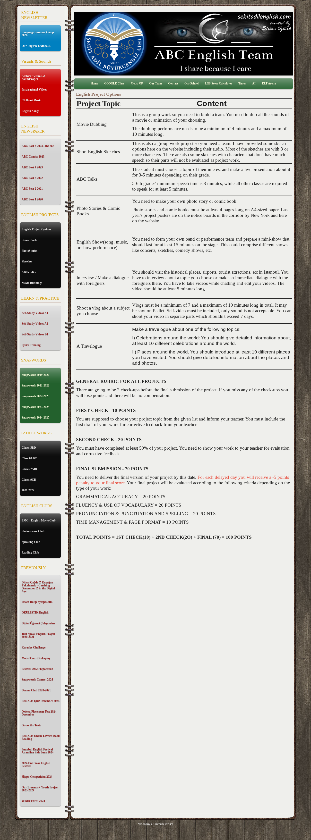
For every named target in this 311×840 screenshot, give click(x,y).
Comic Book (29, 240)
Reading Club (30, 552)
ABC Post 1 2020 (32, 199)
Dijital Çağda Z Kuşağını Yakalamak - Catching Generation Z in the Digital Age (38, 587)
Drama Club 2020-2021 (36, 690)
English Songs (30, 111)
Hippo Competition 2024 (37, 776)
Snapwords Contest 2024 (37, 679)
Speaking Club (31, 542)
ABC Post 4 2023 (32, 167)
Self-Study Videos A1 (35, 313)
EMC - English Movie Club (39, 520)
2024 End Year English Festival (36, 764)
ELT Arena (269, 83)
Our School (191, 83)
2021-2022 (28, 490)
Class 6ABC (29, 458)
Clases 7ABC (30, 469)
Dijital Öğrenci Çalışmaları (38, 623)
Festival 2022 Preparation (37, 669)
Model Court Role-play (36, 658)
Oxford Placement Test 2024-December (39, 713)
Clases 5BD (29, 447)
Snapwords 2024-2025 (35, 417)
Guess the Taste (31, 725)
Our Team (155, 83)
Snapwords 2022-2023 (35, 396)
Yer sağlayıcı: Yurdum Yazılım (155, 824)
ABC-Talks (29, 272)
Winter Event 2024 (33, 801)
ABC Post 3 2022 (32, 178)
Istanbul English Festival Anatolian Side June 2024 (37, 751)
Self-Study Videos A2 (35, 323)
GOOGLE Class (114, 83)
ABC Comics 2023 (33, 156)
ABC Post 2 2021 (32, 188)
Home (94, 83)
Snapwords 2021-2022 (35, 385)
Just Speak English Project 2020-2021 (38, 635)
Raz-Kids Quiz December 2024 (41, 701)
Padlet (158, 310)
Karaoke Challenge (33, 647)
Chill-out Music (31, 100)
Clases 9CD (29, 479)
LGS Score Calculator (218, 83)
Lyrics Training (31, 345)
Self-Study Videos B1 (35, 334)
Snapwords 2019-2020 (35, 375)
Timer (242, 83)
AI (254, 83)
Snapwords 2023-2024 (35, 407)
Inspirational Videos (34, 89)
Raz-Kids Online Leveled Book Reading (41, 737)
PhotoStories (29, 250)
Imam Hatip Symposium (37, 602)
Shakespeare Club (33, 531)
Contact (173, 83)
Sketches (27, 261)
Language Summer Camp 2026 (38, 34)
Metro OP (137, 83)
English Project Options (36, 229)
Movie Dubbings (32, 283)
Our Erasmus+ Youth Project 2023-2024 (40, 789)
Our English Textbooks (36, 46)
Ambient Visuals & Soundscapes (34, 77)
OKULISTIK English (35, 612)
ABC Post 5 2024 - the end (38, 146)
